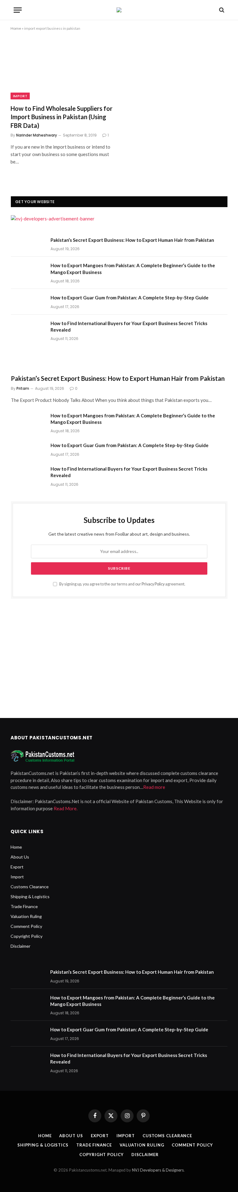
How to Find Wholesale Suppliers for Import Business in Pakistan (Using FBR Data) (61, 117)
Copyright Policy (26, 936)
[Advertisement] (119, 656)
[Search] (221, 10)
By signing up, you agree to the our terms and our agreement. (122, 584)
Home (16, 28)
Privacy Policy (153, 584)
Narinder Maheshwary (36, 135)
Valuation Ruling (26, 916)
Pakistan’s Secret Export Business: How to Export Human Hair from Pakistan (132, 240)
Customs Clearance (30, 886)
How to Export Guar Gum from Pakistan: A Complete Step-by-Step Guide (130, 297)
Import (20, 96)
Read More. (65, 808)
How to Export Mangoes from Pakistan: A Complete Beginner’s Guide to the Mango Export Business (133, 269)
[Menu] (18, 10)
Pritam (22, 388)
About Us (20, 856)
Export (17, 866)
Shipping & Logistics (30, 896)
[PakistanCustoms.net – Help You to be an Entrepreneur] (119, 9)
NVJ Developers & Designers (158, 1170)
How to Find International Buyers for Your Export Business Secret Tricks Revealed (129, 326)
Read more (154, 787)
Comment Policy (26, 926)
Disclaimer (20, 946)
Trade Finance (24, 906)
